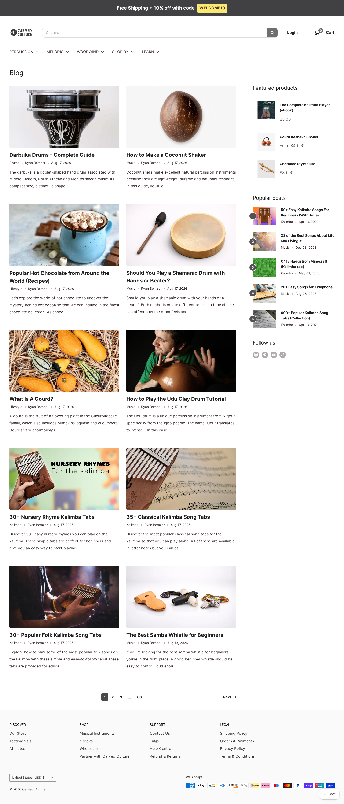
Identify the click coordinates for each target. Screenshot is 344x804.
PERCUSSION (21, 51)
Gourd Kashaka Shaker (299, 137)
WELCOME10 (212, 8)
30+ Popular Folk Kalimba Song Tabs (55, 635)
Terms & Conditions (237, 756)
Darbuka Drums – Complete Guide (52, 155)
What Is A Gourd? (31, 399)
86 (139, 697)
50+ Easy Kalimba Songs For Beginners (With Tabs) (305, 212)
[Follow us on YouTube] (274, 354)
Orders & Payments (237, 741)
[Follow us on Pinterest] (265, 354)
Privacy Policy (232, 748)
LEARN (148, 51)
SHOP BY (120, 51)
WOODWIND (88, 51)
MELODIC (55, 51)
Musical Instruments (97, 733)
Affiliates (17, 748)
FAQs (154, 741)
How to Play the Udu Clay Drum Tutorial (176, 399)
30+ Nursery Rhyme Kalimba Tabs (52, 517)
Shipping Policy (233, 733)
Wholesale (89, 748)
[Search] (272, 32)
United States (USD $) (29, 777)
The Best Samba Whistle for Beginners (174, 635)
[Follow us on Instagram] (256, 354)
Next (227, 697)
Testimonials (20, 741)
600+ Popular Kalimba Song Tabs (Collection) (304, 315)
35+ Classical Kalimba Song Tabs (168, 517)
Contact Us (160, 733)
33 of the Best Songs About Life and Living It (307, 238)
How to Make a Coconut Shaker (166, 155)
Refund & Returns (165, 756)
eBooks (86, 741)
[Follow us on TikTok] (282, 354)
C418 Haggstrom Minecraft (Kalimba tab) (304, 264)
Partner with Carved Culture (104, 756)
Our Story (17, 733)
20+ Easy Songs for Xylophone (307, 287)
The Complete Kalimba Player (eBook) (305, 107)
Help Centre (160, 748)
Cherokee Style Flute (297, 164)
